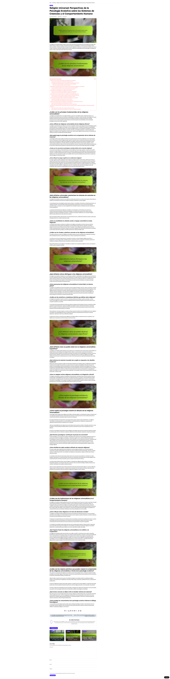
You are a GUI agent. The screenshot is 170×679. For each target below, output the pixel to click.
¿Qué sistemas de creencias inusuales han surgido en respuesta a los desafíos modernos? (65, 95)
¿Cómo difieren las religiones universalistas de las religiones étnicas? (62, 81)
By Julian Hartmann (54, 16)
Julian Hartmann (75, 620)
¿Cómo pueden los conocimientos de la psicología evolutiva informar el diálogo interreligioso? (66, 109)
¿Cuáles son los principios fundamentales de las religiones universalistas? (63, 80)
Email (51, 664)
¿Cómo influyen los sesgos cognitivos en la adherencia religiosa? (61, 85)
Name (51, 659)
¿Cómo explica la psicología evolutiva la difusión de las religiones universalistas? (64, 97)
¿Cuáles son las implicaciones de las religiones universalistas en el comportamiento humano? (66, 101)
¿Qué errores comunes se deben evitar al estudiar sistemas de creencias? (62, 107)
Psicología (51, 5)
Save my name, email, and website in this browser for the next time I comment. (62, 673)
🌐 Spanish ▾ (167, 677)
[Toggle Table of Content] (95, 79)
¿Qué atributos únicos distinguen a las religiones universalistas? (61, 90)
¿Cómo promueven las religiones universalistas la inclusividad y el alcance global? (64, 91)
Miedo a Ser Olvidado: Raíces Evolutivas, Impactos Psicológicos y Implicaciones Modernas (89, 638)
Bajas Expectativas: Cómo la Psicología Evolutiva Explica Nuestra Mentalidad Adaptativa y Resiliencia (56, 638)
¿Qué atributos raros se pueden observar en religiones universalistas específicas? (64, 94)
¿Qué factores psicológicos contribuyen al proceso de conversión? (61, 99)
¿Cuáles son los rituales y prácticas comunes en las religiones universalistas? (63, 88)
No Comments (65, 16)
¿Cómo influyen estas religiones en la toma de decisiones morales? (61, 102)
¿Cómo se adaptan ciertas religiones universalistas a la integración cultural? (63, 96)
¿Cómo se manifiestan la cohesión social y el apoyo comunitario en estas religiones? (64, 87)
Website (51, 668)
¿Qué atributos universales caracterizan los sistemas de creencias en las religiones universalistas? (67, 86)
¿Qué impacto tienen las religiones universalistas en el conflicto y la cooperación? (64, 104)
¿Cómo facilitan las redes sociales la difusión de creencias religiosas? (62, 100)
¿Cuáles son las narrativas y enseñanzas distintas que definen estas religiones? (63, 92)
